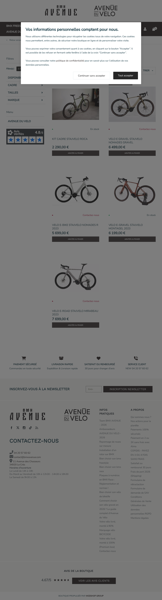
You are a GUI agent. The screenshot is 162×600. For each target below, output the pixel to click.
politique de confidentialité (70, 60)
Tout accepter (125, 75)
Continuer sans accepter (91, 75)
